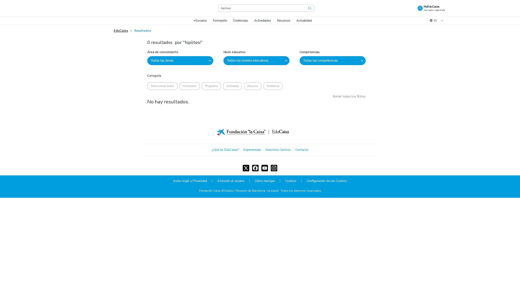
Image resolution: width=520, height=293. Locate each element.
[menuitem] (200, 20)
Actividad (232, 86)
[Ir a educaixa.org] (95, 8)
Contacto (301, 150)
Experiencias (252, 150)
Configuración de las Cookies (327, 181)
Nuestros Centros (278, 150)
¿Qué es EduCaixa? (225, 150)
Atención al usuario (230, 181)
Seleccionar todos (162, 86)
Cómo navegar (265, 181)
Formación (189, 86)
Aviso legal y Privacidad (190, 181)
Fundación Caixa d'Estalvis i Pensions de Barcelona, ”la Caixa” (239, 191)
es (435, 20)
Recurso (252, 86)
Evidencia (273, 86)
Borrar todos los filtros (349, 96)
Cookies (290, 181)
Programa (211, 86)
